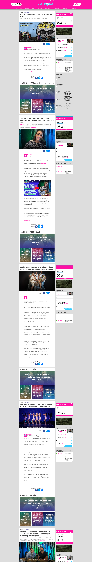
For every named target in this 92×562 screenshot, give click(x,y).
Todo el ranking (68, 56)
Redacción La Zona (30, 47)
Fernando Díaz (23, 124)
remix (34, 71)
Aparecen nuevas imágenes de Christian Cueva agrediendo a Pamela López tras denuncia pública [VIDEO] (68, 99)
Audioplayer (33, 127)
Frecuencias (73, 8)
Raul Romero (26, 357)
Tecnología (47, 8)
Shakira (25, 484)
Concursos (56, 8)
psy (24, 71)
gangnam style (29, 71)
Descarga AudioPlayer (46, 0)
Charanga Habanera (34, 357)
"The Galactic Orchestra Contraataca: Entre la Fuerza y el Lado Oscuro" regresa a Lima (68, 69)
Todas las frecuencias (63, 25)
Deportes (40, 8)
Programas (64, 8)
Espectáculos (19, 8)
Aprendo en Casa (38, 0)
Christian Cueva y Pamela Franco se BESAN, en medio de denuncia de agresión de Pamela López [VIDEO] (68, 87)
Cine (33, 8)
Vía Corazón (67, 66)
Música (27, 8)
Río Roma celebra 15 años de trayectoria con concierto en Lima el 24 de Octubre (68, 64)
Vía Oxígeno (67, 71)
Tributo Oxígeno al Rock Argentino (68, 172)
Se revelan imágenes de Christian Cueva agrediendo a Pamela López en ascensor (68, 93)
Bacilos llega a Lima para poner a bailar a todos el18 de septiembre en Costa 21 (68, 167)
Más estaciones (52, 0)
